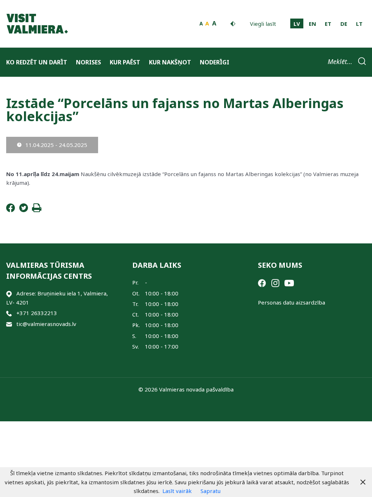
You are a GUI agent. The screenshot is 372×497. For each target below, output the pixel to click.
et (328, 23)
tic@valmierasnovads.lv (46, 323)
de (343, 23)
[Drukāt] (36, 210)
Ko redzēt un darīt (36, 62)
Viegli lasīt (263, 23)
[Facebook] (10, 210)
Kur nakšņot (170, 62)
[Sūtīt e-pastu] (9, 324)
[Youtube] (289, 282)
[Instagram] (275, 282)
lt (359, 23)
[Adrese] (9, 293)
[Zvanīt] (9, 313)
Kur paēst (125, 62)
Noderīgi (214, 62)
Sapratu (211, 490)
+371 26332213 (36, 313)
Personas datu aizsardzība (291, 302)
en (312, 23)
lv (297, 23)
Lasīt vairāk (177, 490)
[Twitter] (23, 210)
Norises (88, 62)
